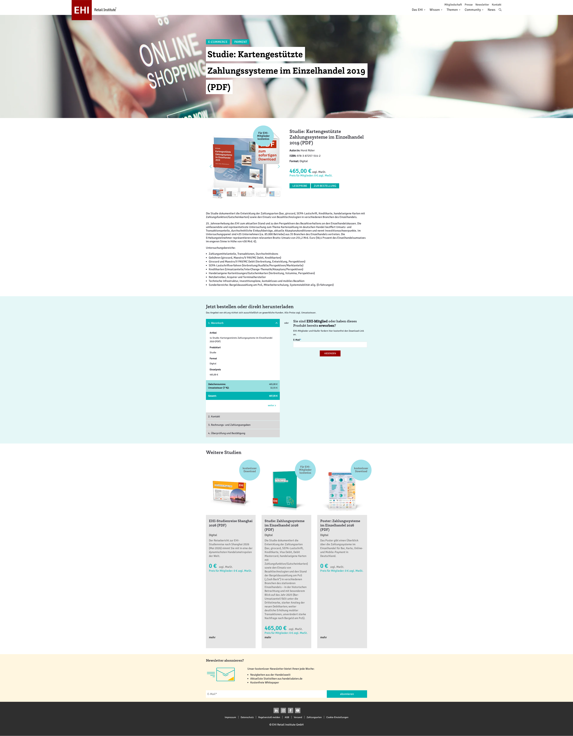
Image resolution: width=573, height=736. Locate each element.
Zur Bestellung (325, 186)
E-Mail (297, 339)
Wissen (435, 10)
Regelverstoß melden (269, 717)
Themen (452, 10)
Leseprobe (299, 186)
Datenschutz (247, 717)
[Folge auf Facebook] (290, 710)
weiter (271, 405)
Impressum (230, 717)
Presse (469, 4)
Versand (298, 717)
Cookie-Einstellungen (337, 717)
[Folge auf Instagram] (283, 710)
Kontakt (496, 4)
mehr (212, 637)
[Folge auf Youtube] (297, 710)
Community (473, 10)
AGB (287, 717)
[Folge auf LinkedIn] (276, 710)
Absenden (330, 353)
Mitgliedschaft (453, 4)
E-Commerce (218, 42)
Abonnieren (347, 694)
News (491, 10)
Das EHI (417, 10)
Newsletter (482, 4)
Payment (240, 42)
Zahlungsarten (314, 717)
